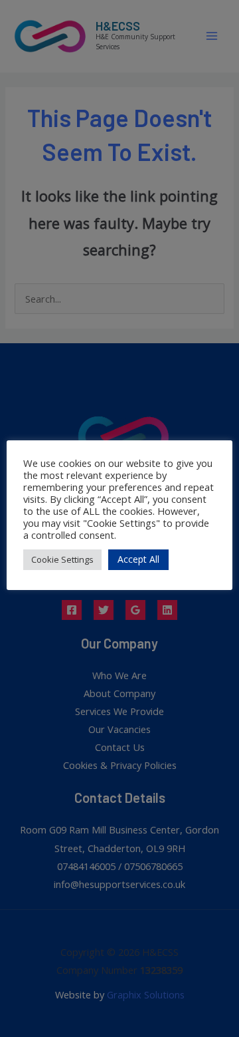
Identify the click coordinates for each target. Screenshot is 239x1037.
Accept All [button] (138, 559)
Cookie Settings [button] (62, 559)
